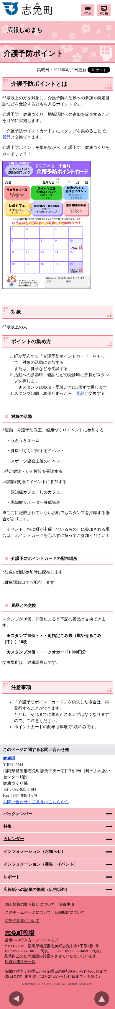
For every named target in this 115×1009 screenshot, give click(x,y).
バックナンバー (18, 813)
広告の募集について (22, 921)
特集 (8, 826)
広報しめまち (24, 30)
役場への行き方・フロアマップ (31, 940)
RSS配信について (70, 912)
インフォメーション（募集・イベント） (41, 864)
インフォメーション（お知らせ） (34, 851)
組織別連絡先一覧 (20, 962)
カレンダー (14, 839)
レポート (12, 877)
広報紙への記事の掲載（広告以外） (37, 889)
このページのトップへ (103, 998)
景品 (6, 137)
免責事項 (66, 904)
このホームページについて (28, 912)
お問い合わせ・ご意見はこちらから (36, 802)
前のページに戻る (18, 998)
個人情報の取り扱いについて (30, 904)
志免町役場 (19, 933)
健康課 (9, 758)
